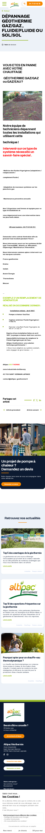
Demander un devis (11, 484)
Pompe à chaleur (37, 571)
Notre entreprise (10, 782)
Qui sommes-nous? (11, 784)
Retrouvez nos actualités (22, 518)
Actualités (27, 571)
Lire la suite (7, 566)
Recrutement (8, 786)
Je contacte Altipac (14, 736)
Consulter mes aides (14, 761)
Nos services (9, 789)
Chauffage (27, 625)
